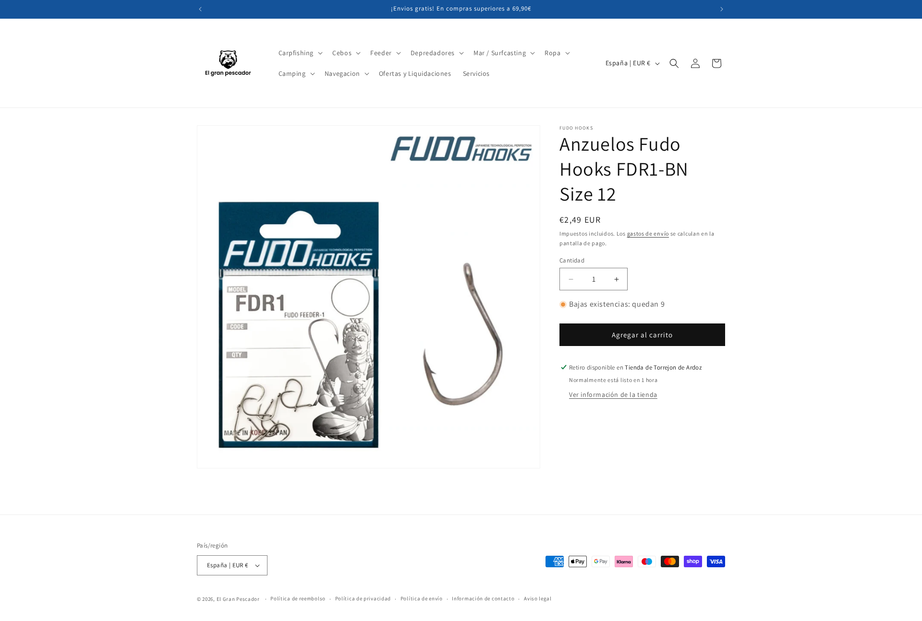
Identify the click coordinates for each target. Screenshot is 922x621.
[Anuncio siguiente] (721, 9)
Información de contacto (483, 598)
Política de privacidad (363, 598)
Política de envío (421, 598)
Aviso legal (538, 598)
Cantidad (571, 260)
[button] (300, 53)
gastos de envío (648, 233)
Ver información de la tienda (613, 394)
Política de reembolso (298, 598)
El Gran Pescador (238, 599)
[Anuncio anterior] (200, 9)
